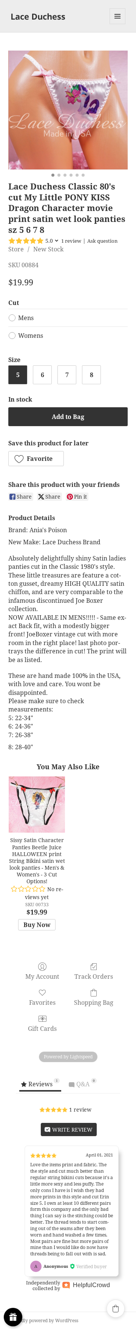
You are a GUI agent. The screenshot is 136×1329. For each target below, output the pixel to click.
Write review (72, 1129)
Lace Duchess (38, 16)
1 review (71, 240)
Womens (30, 335)
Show (13, 1317)
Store (16, 249)
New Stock (48, 249)
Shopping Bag (93, 1002)
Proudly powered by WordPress (44, 1320)
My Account (42, 976)
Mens (26, 318)
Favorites (42, 1002)
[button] (36, 458)
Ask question (102, 240)
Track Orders (93, 976)
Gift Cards (42, 1028)
